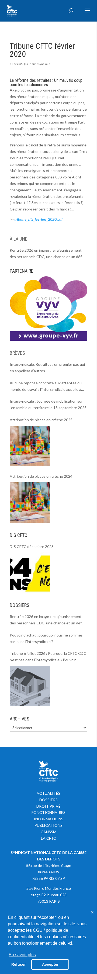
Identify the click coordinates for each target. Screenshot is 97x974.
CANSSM (48, 831)
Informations (48, 819)
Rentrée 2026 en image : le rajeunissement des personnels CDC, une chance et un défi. (46, 253)
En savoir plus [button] (22, 954)
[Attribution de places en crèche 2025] (30, 446)
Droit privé (48, 806)
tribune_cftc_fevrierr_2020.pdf (38, 219)
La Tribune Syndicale (37, 63)
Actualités (48, 793)
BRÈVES (17, 353)
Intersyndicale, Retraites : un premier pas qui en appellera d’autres (47, 367)
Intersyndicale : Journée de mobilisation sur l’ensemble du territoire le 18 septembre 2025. (48, 404)
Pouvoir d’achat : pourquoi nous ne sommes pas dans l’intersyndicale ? (46, 638)
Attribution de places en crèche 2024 (41, 476)
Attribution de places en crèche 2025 (41, 419)
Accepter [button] (50, 964)
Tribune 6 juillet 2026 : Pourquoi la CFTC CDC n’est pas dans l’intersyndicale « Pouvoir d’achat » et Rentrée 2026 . (48, 657)
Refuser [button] (18, 964)
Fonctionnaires (48, 812)
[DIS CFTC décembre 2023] (30, 572)
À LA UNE (18, 239)
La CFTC (48, 838)
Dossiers (48, 799)
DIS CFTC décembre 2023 (32, 546)
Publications (48, 825)
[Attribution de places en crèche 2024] (30, 502)
